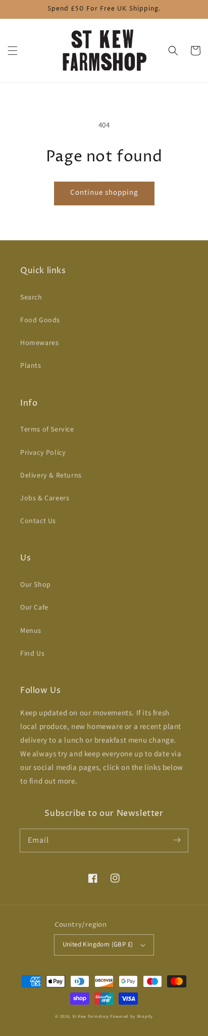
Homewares (39, 343)
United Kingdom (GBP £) (98, 944)
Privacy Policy (43, 453)
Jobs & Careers (44, 498)
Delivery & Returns (51, 475)
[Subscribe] (177, 840)
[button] (13, 50)
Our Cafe (34, 607)
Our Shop (35, 585)
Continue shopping (104, 192)
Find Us (32, 654)
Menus (30, 631)
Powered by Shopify (131, 1016)
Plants (30, 366)
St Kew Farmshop (90, 1016)
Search (31, 297)
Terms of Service (47, 429)
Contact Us (38, 521)
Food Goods (40, 320)
